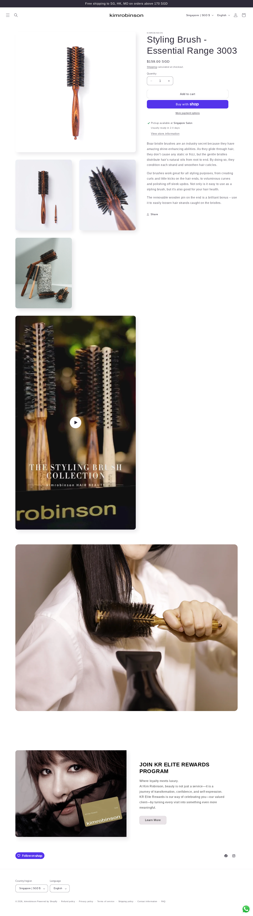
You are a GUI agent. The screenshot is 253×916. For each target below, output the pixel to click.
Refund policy (68, 901)
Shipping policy (126, 901)
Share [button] (154, 214)
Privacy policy (86, 901)
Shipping (152, 67)
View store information (165, 133)
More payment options (188, 113)
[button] (8, 15)
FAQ (163, 901)
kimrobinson (30, 901)
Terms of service (105, 901)
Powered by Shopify (47, 901)
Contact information (147, 901)
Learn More (153, 820)
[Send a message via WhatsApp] (246, 909)
